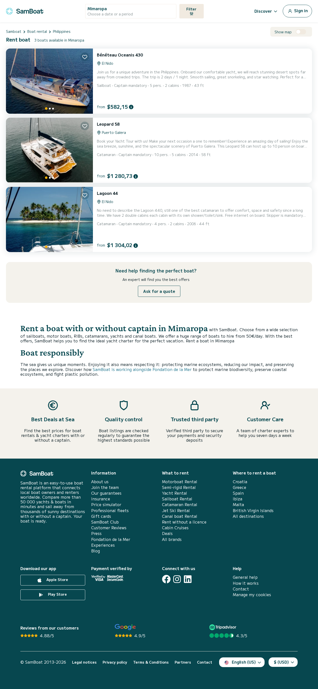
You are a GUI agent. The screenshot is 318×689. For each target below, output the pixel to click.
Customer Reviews (108, 527)
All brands (172, 539)
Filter (191, 8)
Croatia (240, 481)
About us (100, 481)
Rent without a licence (184, 522)
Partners (183, 662)
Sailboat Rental (177, 498)
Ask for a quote (159, 291)
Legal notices (84, 662)
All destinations (248, 516)
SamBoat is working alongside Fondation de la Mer (142, 369)
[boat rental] (24, 10)
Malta (238, 504)
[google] (125, 627)
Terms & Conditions (151, 662)
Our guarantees (106, 493)
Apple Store (56, 579)
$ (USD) (281, 662)
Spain (238, 493)
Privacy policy (115, 662)
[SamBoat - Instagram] (177, 579)
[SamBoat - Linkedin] (187, 579)
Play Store (57, 594)
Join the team (105, 487)
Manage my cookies (252, 594)
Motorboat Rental (179, 481)
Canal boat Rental (179, 516)
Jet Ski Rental (176, 510)
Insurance (100, 498)
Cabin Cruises (175, 527)
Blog (95, 550)
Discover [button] (263, 11)
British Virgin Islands (253, 510)
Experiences (103, 545)
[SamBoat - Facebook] (166, 579)
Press (96, 533)
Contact (241, 588)
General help (245, 577)
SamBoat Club (105, 522)
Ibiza (237, 498)
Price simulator (106, 504)
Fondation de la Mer (110, 539)
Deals (167, 533)
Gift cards (101, 516)
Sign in (300, 10)
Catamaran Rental (179, 504)
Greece (239, 487)
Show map (283, 32)
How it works (246, 583)
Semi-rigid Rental (179, 487)
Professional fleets (110, 510)
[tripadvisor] (223, 627)
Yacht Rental (174, 493)
